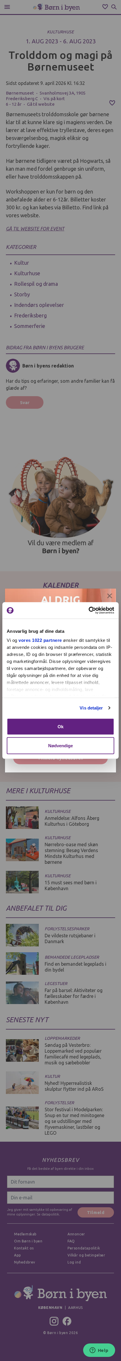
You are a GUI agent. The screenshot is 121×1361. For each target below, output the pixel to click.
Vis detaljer (91, 707)
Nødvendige (60, 745)
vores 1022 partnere (40, 640)
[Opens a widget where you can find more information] (99, 1350)
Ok (60, 726)
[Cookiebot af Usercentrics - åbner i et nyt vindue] (88, 610)
